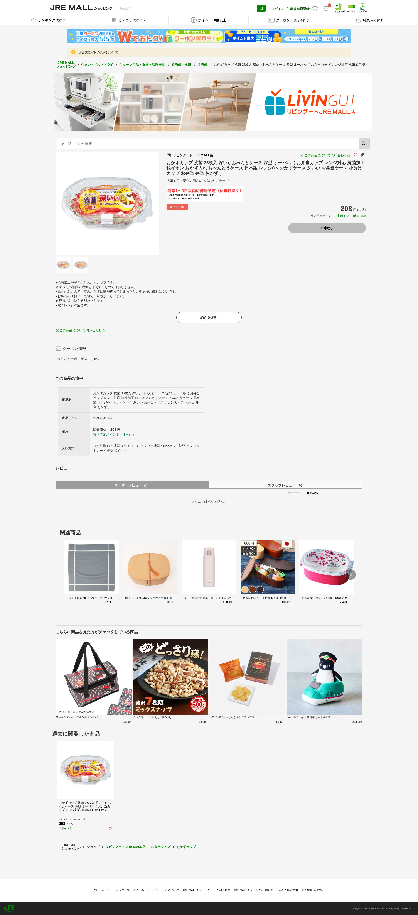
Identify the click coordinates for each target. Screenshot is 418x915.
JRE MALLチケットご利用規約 (253, 890)
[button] (350, 574)
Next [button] (132, 203)
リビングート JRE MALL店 (125, 847)
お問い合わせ (141, 890)
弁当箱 (203, 64)
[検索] (364, 143)
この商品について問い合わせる (327, 155)
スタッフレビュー (286, 485)
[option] (107, 203)
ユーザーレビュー (132, 485)
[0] (326, 8)
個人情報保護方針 (312, 890)
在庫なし (327, 228)
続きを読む (209, 317)
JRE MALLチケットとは (197, 890)
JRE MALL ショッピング (66, 64)
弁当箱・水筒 (182, 64)
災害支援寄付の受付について (98, 52)
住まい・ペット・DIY (97, 64)
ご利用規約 (223, 890)
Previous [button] (81, 203)
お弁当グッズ (161, 847)
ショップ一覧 (121, 890)
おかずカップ (186, 847)
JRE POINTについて (166, 890)
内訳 (363, 216)
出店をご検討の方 (287, 890)
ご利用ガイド (101, 890)
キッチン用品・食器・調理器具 (142, 64)
